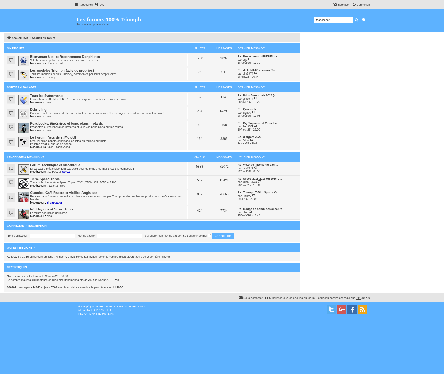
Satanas (53, 185)
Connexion (15, 225)
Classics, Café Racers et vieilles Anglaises (63, 193)
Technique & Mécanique (25, 156)
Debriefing (38, 110)
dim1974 (248, 73)
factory (51, 77)
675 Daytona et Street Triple (51, 209)
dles (50, 147)
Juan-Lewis (250, 181)
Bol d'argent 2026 (249, 137)
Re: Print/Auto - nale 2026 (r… (258, 95)
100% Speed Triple (45, 179)
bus (245, 59)
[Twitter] (331, 309)
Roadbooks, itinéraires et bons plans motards (66, 123)
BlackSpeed (62, 147)
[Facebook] (352, 309)
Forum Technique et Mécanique (55, 165)
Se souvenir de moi (195, 235)
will (61, 63)
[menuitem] (99, 5)
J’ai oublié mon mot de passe (163, 235)
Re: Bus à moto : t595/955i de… (259, 56)
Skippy (247, 112)
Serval (66, 171)
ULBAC (118, 287)
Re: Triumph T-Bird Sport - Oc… (259, 192)
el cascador (54, 202)
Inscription (37, 225)
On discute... (17, 48)
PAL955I (248, 126)
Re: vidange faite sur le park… (258, 164)
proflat (87, 310)
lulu (49, 102)
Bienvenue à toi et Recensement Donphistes (65, 57)
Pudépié (53, 63)
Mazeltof (106, 310)
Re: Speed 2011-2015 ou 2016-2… (260, 178)
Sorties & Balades (21, 87)
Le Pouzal (54, 171)
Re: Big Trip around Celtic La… (259, 123)
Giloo (246, 140)
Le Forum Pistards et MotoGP (53, 137)
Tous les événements (46, 96)
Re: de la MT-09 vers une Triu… (258, 70)
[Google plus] (341, 309)
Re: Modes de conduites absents (260, 208)
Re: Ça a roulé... (248, 109)
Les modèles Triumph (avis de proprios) (62, 70)
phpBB (99, 306)
